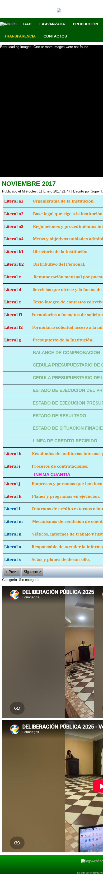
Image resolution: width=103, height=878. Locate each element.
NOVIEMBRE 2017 (29, 183)
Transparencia (20, 36)
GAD (27, 24)
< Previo (12, 572)
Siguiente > (32, 572)
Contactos (55, 36)
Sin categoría (29, 580)
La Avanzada (52, 24)
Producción (85, 24)
